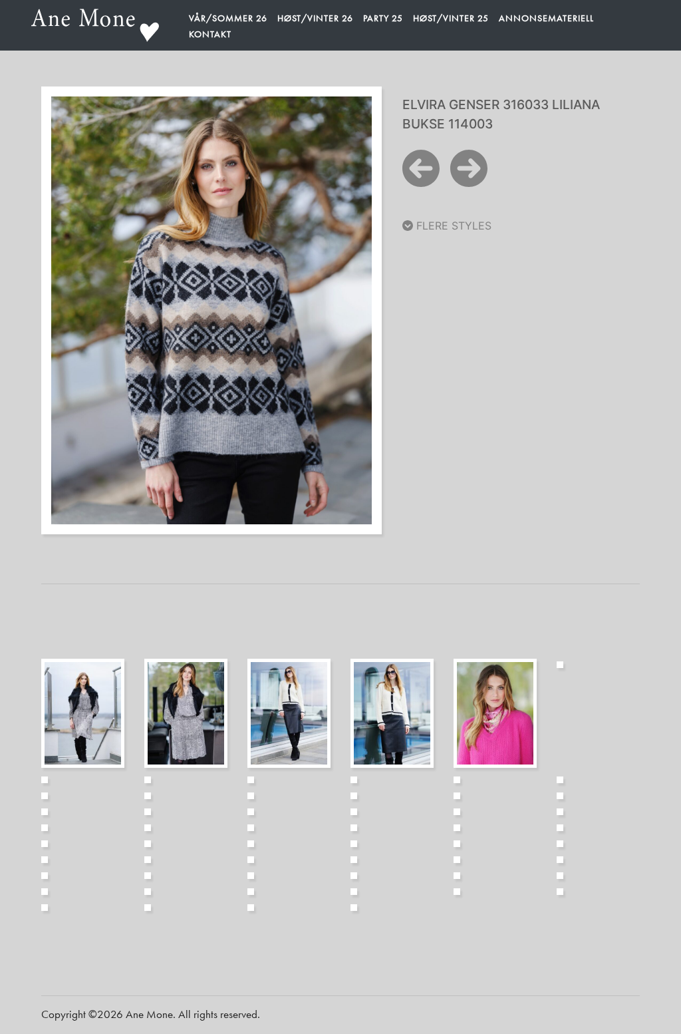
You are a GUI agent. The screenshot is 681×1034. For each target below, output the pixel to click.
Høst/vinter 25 (451, 18)
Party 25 (383, 18)
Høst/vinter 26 (315, 18)
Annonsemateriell (546, 18)
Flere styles (452, 225)
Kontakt (210, 34)
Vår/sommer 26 (228, 18)
